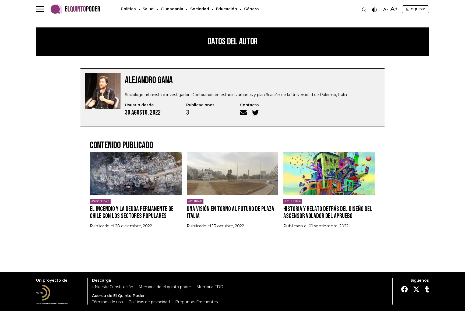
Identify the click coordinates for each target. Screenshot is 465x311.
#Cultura (293, 201)
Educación (226, 8)
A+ (394, 9)
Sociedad (199, 8)
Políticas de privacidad (149, 301)
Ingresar (417, 8)
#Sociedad (100, 201)
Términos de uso (107, 301)
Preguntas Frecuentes (196, 301)
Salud (148, 8)
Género (251, 8)
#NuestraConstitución (112, 286)
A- (385, 9)
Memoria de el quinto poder (165, 286)
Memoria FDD (209, 286)
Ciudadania (172, 8)
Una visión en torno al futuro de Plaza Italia (230, 212)
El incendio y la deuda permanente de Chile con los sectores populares (132, 212)
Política (128, 8)
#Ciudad (195, 201)
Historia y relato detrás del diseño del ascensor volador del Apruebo (327, 212)
